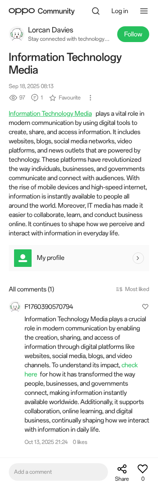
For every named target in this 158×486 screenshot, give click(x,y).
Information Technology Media (50, 113)
